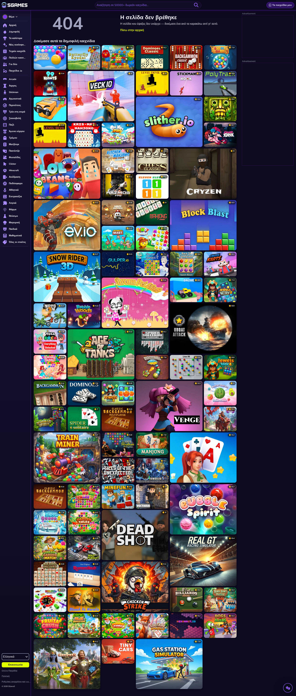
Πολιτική (6, 676)
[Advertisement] (268, 36)
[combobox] (148, 5)
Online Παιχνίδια (9, 670)
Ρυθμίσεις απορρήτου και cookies (16, 681)
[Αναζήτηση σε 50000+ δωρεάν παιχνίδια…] (196, 5)
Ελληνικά (8, 657)
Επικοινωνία (15, 664)
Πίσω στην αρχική (132, 30)
